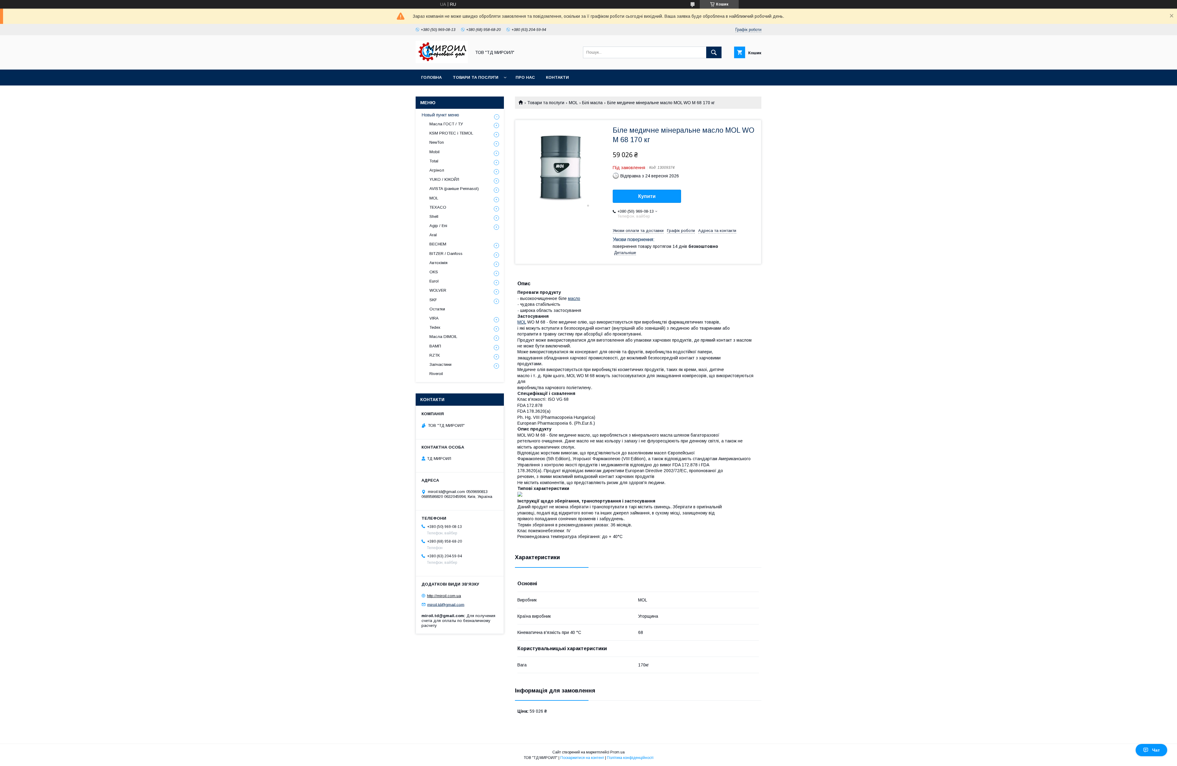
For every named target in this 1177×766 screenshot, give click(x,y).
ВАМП (435, 346)
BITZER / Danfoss (446, 253)
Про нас (525, 77)
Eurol (434, 281)
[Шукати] (714, 52)
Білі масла (592, 102)
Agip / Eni (438, 225)
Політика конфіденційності (630, 758)
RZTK (434, 355)
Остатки (437, 309)
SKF (433, 300)
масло (574, 298)
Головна (431, 77)
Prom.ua (617, 752)
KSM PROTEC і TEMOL (451, 133)
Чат (1156, 750)
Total (433, 161)
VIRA (434, 318)
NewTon (436, 142)
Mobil (434, 152)
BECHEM (437, 244)
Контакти (557, 77)
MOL (573, 102)
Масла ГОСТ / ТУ (446, 124)
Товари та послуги (475, 77)
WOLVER (437, 290)
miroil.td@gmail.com (445, 604)
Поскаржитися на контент (582, 758)
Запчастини (440, 364)
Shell (433, 216)
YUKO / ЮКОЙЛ (444, 179)
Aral (433, 235)
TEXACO (437, 207)
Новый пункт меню (440, 114)
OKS (433, 272)
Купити (647, 196)
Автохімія (438, 262)
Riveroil (436, 373)
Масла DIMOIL (443, 336)
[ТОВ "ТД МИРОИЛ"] (442, 61)
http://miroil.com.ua (444, 595)
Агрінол (436, 170)
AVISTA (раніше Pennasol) (454, 188)
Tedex (434, 327)
